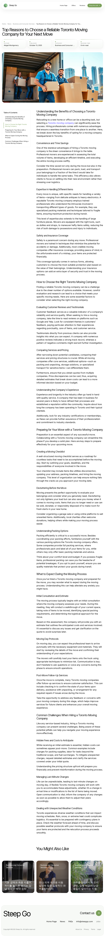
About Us (79, 929)
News (9, 24)
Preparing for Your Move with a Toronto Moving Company (15, 131)
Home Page (51, 921)
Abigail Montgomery (11, 45)
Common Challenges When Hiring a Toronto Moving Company (16, 142)
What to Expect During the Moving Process (16, 136)
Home (4, 24)
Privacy (86, 929)
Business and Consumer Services (24, 24)
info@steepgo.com (84, 921)
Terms (93, 929)
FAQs (70, 921)
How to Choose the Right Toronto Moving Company (16, 125)
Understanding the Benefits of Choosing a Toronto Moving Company (15, 118)
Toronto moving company (61, 123)
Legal (99, 929)
